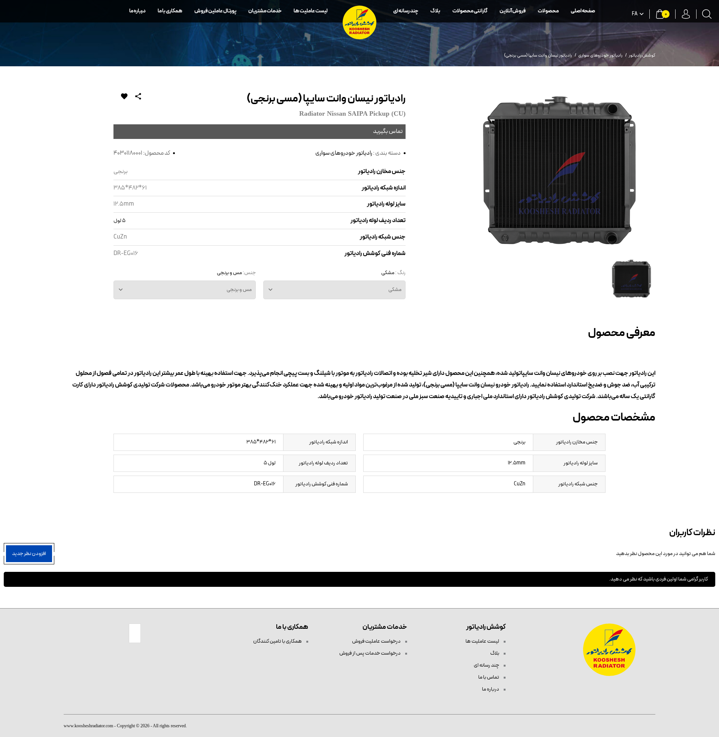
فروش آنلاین (513, 11)
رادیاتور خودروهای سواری (343, 153)
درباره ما (137, 11)
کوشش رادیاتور (642, 55)
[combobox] (334, 289)
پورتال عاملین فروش (215, 11)
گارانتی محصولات (470, 11)
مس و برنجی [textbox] (239, 290)
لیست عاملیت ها (311, 11)
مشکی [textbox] (394, 290)
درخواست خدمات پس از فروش (370, 653)
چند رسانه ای (405, 11)
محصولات (548, 11)
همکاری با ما (170, 11)
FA (635, 14)
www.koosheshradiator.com (88, 725)
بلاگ (435, 11)
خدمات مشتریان (265, 11)
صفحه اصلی (583, 11)
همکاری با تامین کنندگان (278, 641)
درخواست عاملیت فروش (376, 641)
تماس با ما (489, 677)
